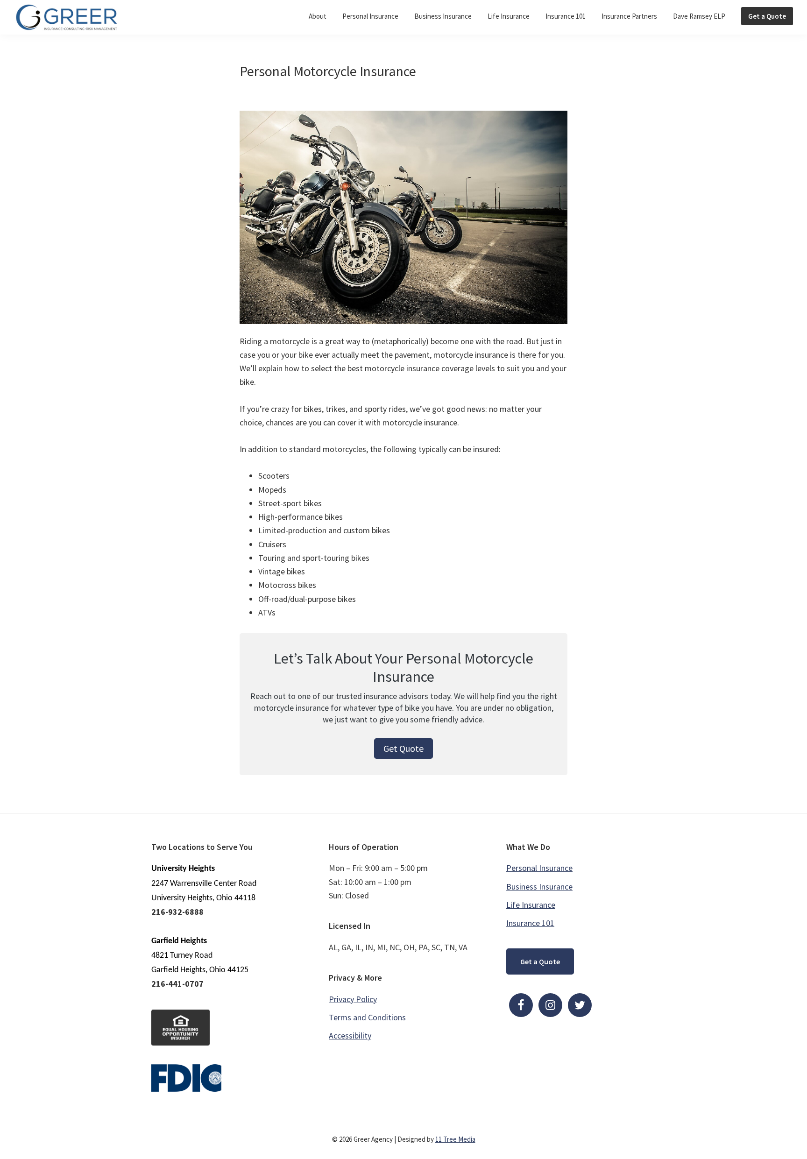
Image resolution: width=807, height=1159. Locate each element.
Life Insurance (530, 904)
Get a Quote (540, 961)
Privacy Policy (353, 999)
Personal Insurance (539, 867)
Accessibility (350, 1035)
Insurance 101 (530, 923)
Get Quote (403, 748)
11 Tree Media (455, 1139)
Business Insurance (539, 886)
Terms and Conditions (367, 1017)
